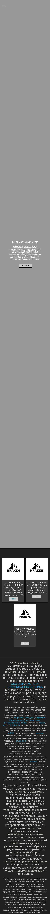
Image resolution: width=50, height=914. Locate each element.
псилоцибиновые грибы (15, 723)
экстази (20, 720)
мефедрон (29, 718)
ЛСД (11, 725)
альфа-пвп (18, 718)
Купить (25, 265)
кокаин (33, 761)
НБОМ (17, 725)
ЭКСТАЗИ (17, 684)
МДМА (12, 720)
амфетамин (40, 718)
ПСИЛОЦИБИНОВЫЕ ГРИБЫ (23, 687)
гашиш (42, 723)
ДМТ (5, 725)
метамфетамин (33, 720)
